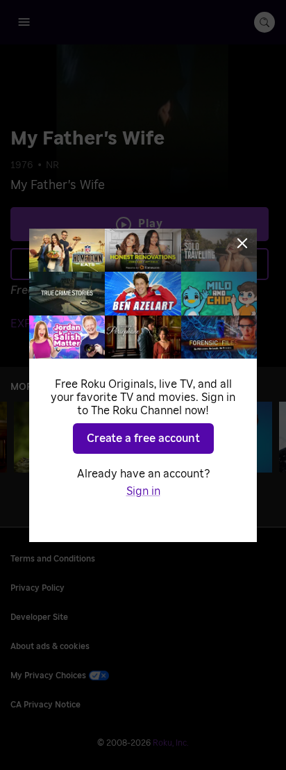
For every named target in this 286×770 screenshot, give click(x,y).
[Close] (242, 243)
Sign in (143, 491)
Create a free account (143, 438)
